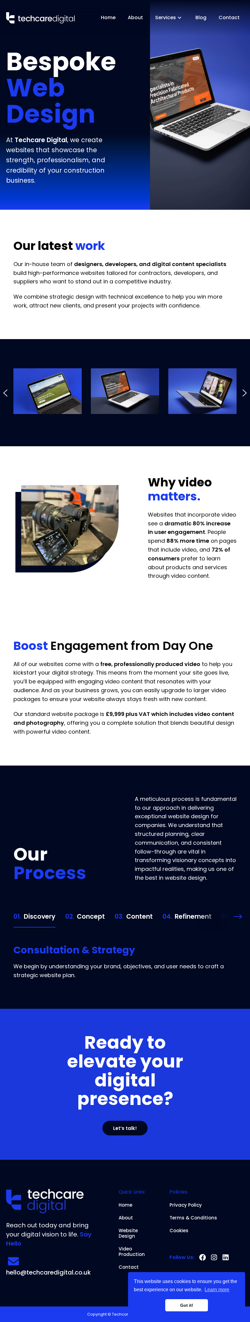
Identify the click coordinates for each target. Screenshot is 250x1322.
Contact (229, 17)
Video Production (132, 1251)
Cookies (179, 1230)
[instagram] (214, 1257)
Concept (85, 916)
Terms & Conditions (193, 1218)
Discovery (34, 916)
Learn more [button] (217, 1289)
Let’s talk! (125, 1128)
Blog (200, 17)
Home (108, 17)
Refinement (187, 916)
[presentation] (5, 395)
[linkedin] (225, 1257)
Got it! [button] (186, 1305)
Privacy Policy (186, 1205)
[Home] (40, 17)
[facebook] (202, 1257)
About (135, 17)
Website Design (128, 1233)
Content (134, 916)
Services (165, 17)
